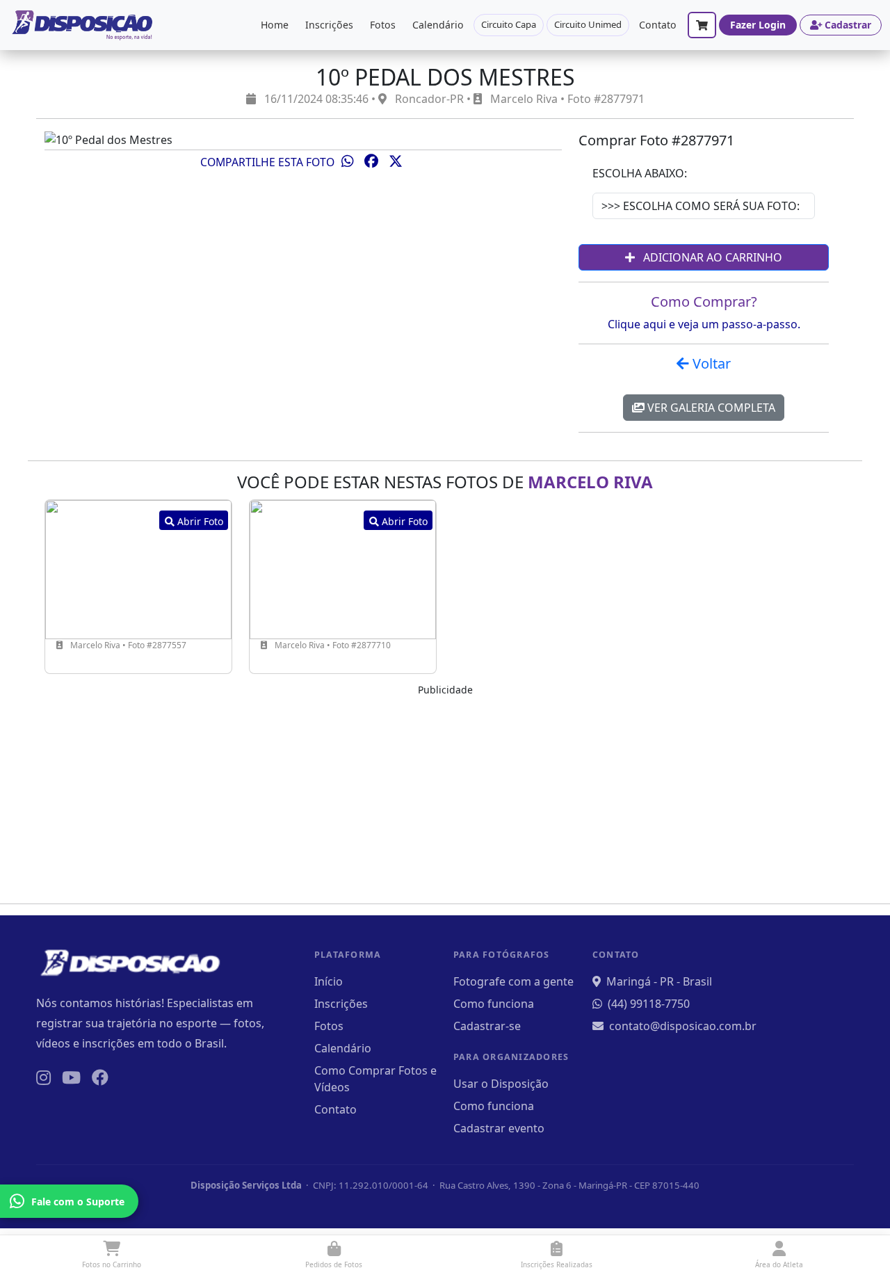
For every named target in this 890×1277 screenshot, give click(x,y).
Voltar (710, 363)
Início (328, 981)
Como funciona (493, 1003)
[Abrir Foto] (138, 568)
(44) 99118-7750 (649, 1003)
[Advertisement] (445, 795)
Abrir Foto (199, 521)
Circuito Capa (508, 24)
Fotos (383, 24)
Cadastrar (848, 24)
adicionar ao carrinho (711, 257)
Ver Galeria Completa (710, 407)
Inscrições (329, 24)
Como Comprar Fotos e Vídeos (375, 1079)
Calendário (438, 24)
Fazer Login (758, 24)
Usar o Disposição (501, 1083)
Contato (658, 24)
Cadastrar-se (487, 1026)
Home (275, 24)
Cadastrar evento (498, 1128)
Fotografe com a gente (513, 981)
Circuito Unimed (588, 24)
